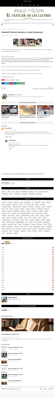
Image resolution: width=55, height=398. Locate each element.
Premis (30, 226)
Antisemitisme (27, 202)
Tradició (29, 231)
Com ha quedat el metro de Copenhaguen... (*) (43, 116)
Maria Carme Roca (38, 222)
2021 (27, 259)
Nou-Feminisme (26, 224)
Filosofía (4, 213)
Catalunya (9, 204)
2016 (27, 271)
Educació (33, 209)
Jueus (36, 191)
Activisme (4, 191)
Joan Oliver (20, 217)
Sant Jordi (35, 228)
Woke (3, 233)
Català (3, 204)
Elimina (10, 136)
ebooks (11, 209)
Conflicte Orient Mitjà (6, 206)
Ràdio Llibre (8, 228)
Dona (7, 209)
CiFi (24, 204)
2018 (27, 266)
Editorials (28, 209)
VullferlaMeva (31, 193)
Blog (7, 388)
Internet (8, 217)
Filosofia (17, 191)
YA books (16, 233)
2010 (27, 285)
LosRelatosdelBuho (20, 222)
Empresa (4, 211)
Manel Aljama (5, 35)
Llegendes (38, 220)
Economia (22, 209)
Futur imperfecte (24, 191)
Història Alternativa (25, 215)
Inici (2, 29)
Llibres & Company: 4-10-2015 (15, 353)
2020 (27, 261)
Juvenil (30, 217)
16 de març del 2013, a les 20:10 (11, 129)
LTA (27, 222)
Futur (33, 213)
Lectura (21, 220)
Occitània (33, 224)
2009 (27, 287)
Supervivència (5, 231)
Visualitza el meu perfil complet (14, 299)
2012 (27, 280)
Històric (32, 215)
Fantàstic (41, 211)
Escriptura (29, 211)
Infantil (3, 217)
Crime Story (37, 206)
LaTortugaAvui (5, 193)
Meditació (4, 224)
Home (41, 388)
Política (26, 226)
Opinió (11, 193)
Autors (43, 202)
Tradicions (34, 231)
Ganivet (45, 213)
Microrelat (10, 224)
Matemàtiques (47, 222)
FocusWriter (13, 213)
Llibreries (48, 220)
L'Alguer (44, 217)
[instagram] (26, 5)
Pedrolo (3, 226)
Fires (8, 213)
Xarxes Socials (9, 233)
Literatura (13, 80)
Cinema (28, 204)
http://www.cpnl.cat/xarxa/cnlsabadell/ (32, 73)
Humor (37, 215)
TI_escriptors (24, 193)
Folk (18, 213)
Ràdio (3, 228)
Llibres (3, 222)
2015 (27, 273)
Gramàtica (4, 215)
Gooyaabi (18, 388)
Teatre (11, 231)
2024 (27, 252)
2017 (27, 268)
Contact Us (51, 388)
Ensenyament (16, 211)
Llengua (43, 220)
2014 (27, 275)
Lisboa (26, 220)
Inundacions (14, 217)
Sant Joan (29, 228)
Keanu (40, 217)
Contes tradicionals (16, 206)
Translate (12, 184)
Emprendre (46, 209)
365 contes (4, 202)
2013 (27, 278)
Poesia (5, 29)
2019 (27, 264)
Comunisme (42, 204)
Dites (3, 209)
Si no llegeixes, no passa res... (10, 334)
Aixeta (9, 191)
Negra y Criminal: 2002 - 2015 (15, 347)
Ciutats (36, 204)
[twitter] (22, 5)
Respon (6, 136)
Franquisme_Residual (25, 213)
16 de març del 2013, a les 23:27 (15, 141)
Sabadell (24, 228)
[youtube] (30, 5)
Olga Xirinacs (8, 128)
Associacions (37, 202)
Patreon (50, 224)
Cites (13, 191)
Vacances (40, 231)
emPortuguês (38, 193)
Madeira (31, 222)
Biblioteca (48, 202)
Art (32, 202)
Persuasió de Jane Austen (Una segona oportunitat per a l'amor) (27, 116)
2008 (27, 289)
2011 (27, 282)
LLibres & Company (11, 222)
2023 (27, 254)
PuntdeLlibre (49, 226)
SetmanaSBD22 (42, 228)
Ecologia (16, 209)
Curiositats (49, 206)
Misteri (15, 224)
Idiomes (31, 191)
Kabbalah (35, 217)
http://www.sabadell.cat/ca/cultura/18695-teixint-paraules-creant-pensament (20, 70)
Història (18, 215)
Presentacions (37, 226)
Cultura (7, 80)
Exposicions (35, 211)
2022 (27, 257)
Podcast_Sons (17, 193)
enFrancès (10, 211)
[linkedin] (34, 5)
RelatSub (18, 228)
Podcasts (16, 226)
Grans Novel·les (11, 215)
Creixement (24, 206)
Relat (14, 228)
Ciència (20, 204)
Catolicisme (14, 204)
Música (19, 224)
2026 (27, 247)
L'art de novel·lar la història (14, 359)
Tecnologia (16, 231)
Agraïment (16, 202)
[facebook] (18, 5)
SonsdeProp (48, 228)
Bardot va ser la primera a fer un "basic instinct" (9, 116)
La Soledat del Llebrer (43, 191)
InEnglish (47, 215)
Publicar (43, 226)
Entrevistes (23, 211)
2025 (27, 249)
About (45, 388)
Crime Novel (31, 206)
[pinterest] (37, 5)
